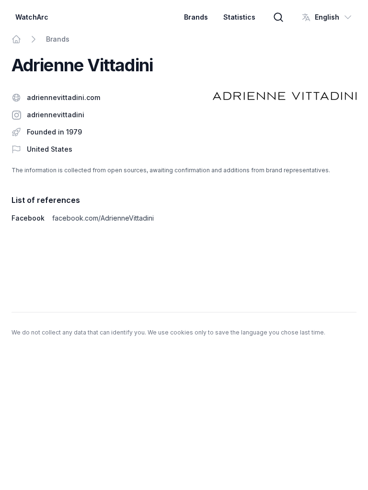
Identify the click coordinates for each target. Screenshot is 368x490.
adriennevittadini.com (63, 97)
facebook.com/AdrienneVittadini (103, 218)
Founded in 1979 (54, 132)
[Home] (16, 39)
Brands (196, 17)
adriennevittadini (55, 115)
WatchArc (31, 17)
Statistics (239, 17)
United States (49, 149)
